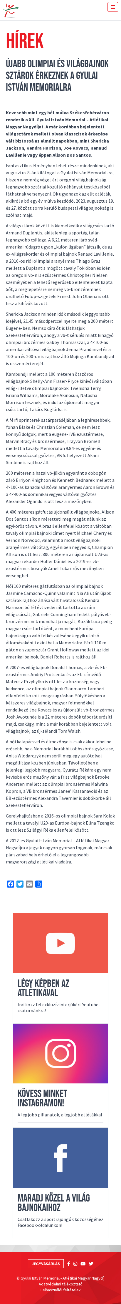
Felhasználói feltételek (61, 1290)
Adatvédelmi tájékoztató (61, 1284)
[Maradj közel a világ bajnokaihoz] (60, 1158)
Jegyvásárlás (46, 1263)
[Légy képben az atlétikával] (60, 943)
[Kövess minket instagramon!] (60, 1054)
